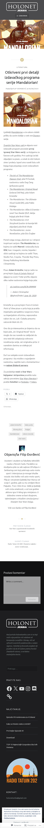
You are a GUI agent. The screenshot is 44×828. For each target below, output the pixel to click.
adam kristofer (15, 425)
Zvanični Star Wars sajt (14, 145)
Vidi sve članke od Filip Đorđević (22, 508)
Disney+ (36, 136)
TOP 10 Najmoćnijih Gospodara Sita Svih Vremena (21, 746)
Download (10, 738)
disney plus (17, 429)
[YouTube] (22, 689)
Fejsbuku (25, 382)
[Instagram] (28, 689)
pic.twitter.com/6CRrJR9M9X (23, 287)
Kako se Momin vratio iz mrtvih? (18, 724)
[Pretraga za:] (22, 669)
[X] (15, 689)
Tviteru (33, 382)
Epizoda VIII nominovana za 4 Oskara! (20, 717)
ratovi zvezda (28, 434)
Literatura (22, 67)
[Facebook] (9, 689)
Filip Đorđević (19, 88)
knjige (27, 429)
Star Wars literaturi (28, 378)
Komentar (32, 599)
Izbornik (23, 16)
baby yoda (29, 425)
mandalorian (14, 434)
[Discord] (34, 689)
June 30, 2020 (30, 295)
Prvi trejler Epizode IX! (15, 731)
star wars (22, 439)
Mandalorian (17, 132)
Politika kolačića (9, 818)
